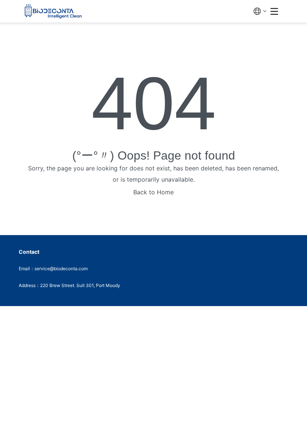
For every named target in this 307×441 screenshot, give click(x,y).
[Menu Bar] (274, 11)
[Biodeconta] (135, 11)
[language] (259, 11)
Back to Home (153, 192)
